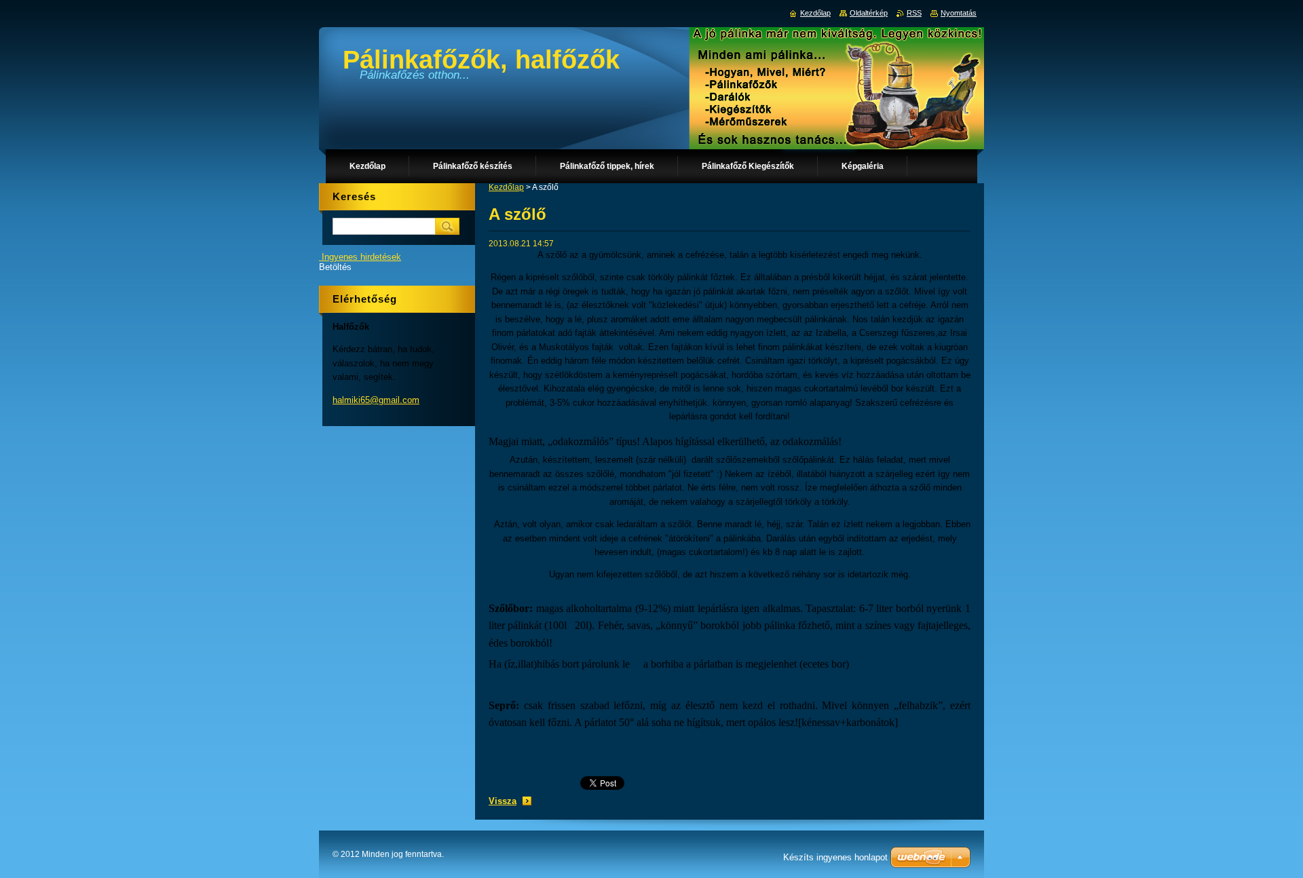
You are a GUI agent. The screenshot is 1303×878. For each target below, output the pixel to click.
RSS (914, 13)
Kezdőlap (506, 187)
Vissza (502, 801)
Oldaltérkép (869, 13)
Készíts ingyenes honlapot (835, 857)
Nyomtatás (959, 13)
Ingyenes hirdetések (361, 257)
